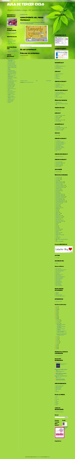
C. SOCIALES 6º (58, 140)
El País (57, 402)
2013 (56, 318)
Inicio (37, 80)
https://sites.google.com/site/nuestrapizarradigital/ (12, 33)
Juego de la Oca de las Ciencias (11, 94)
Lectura (57, 77)
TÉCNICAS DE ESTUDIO (59, 234)
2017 (56, 313)
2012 (56, 344)
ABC (56, 400)
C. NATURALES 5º (58, 177)
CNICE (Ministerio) (58, 389)
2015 (56, 315)
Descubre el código (11, 86)
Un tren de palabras (11, 83)
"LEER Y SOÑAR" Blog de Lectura (11, 43)
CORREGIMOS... (58, 102)
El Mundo (57, 403)
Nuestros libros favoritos (60, 221)
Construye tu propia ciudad (12, 80)
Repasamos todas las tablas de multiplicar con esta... (61, 335)
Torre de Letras (10, 79)
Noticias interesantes (59, 220)
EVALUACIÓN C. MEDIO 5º (60, 194)
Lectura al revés (10, 87)
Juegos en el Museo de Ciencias (11, 97)
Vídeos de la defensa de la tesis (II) (64, 364)
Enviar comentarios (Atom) (29, 82)
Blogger (48, 456)
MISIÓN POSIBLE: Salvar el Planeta (12, 74)
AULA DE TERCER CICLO (25, 5)
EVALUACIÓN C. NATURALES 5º (60, 93)
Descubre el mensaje (11, 85)
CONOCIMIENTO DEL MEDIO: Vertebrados (60, 325)
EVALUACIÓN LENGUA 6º (59, 115)
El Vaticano (57, 273)
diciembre (58, 319)
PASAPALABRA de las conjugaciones (11, 60)
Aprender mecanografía (59, 411)
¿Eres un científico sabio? (12, 66)
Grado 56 (9, 102)
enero (58, 343)
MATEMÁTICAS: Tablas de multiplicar (60, 329)
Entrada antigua (48, 80)
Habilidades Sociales (59, 207)
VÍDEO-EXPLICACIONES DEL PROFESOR (62, 103)
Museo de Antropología (59, 277)
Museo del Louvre (58, 275)
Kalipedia (57, 293)
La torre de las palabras (11, 91)
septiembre (58, 323)
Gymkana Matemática (11, 70)
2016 (56, 314)
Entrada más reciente (23, 80)
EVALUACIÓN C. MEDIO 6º (60, 146)
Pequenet (57, 391)
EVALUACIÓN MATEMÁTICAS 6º (61, 127)
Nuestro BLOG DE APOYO (12, 40)
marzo (58, 340)
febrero (58, 341)
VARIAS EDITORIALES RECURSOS (60, 380)
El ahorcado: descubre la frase (12, 89)
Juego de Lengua (10, 100)
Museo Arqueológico (59, 278)
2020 (57, 309)
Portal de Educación (59, 355)
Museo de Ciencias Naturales (60, 276)
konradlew (38, 456)
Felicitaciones (58, 206)
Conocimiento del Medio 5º (60, 185)
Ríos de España (58, 149)
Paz (56, 224)
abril (57, 339)
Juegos (57, 263)
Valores (57, 238)
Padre (56, 223)
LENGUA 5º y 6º (58, 76)
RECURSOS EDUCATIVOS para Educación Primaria (60, 371)
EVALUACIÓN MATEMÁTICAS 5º (61, 66)
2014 (56, 317)
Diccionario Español (59, 294)
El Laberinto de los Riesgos (12, 65)
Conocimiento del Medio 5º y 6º (61, 186)
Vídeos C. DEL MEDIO (59, 87)
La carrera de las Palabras (12, 72)
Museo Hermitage (58, 284)
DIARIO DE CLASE (58, 377)
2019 (56, 310)
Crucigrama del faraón (11, 84)
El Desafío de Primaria (11, 64)
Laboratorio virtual (59, 301)
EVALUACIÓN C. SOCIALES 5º (60, 147)
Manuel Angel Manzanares (65, 427)
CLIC (56, 390)
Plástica (57, 225)
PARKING (9, 69)
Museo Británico (58, 283)
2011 (56, 346)
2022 (57, 306)
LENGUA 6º (57, 117)
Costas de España (58, 145)
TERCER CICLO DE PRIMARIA (60, 379)
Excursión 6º (58, 204)
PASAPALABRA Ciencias (11, 61)
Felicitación (57, 205)
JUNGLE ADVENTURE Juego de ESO (12, 68)
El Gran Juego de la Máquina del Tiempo (12, 78)
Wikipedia (57, 292)
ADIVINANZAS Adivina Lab (12, 71)
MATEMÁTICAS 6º (58, 217)
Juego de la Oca (10, 101)
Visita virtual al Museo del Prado (61, 269)
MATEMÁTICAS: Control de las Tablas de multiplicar (61, 331)
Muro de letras (10, 90)
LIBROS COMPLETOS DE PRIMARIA (61, 373)
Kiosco (57, 404)
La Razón (57, 401)
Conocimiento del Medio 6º (60, 144)
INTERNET (57, 208)
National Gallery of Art (59, 274)
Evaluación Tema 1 (59, 164)
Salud (56, 231)
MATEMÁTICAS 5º (58, 67)
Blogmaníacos (58, 362)
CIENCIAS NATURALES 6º (59, 156)
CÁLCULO (57, 126)
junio (57, 336)
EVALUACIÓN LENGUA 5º (59, 73)
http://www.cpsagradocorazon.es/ (12, 51)
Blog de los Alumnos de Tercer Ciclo (11, 42)
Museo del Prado (58, 268)
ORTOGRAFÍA (58, 78)
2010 (56, 347)
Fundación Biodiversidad (59, 385)
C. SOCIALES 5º (58, 83)
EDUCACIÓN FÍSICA (59, 190)
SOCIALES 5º (57, 86)
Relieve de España (59, 148)
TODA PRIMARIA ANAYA (59, 374)
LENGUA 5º (57, 212)
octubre (58, 322)
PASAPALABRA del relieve (12, 58)
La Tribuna (57, 399)
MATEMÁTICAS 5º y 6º (59, 68)
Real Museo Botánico (59, 282)
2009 (57, 348)
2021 (56, 308)
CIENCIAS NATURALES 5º (59, 92)
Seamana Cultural (58, 232)
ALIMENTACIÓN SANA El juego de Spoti (11, 76)
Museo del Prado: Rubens (60, 270)
